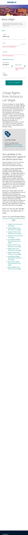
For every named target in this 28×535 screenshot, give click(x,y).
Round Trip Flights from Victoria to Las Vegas (14, 263)
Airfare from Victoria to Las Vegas (15, 236)
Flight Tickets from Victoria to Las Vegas (14, 253)
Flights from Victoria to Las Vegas (15, 225)
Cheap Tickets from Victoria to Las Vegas (14, 232)
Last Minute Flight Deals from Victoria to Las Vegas (15, 257)
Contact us (5, 534)
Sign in (3, 30)
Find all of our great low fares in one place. (14, 145)
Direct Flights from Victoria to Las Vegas (14, 268)
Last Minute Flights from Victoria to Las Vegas (14, 241)
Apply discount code (8, 59)
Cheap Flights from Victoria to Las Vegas (14, 229)
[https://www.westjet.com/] (11, 3)
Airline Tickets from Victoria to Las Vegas (14, 245)
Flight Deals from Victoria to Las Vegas (14, 249)
